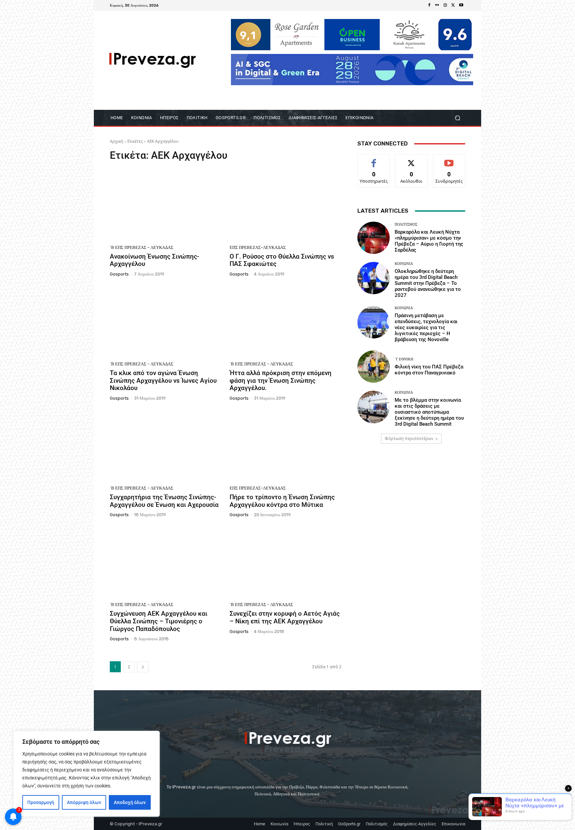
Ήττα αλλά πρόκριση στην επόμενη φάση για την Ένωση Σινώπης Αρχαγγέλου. (280, 380)
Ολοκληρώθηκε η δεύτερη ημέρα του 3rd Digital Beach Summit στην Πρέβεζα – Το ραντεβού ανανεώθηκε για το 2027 (428, 283)
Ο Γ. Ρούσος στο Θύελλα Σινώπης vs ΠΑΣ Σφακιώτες (282, 260)
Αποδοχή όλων (130, 802)
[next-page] (142, 666)
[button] (457, 118)
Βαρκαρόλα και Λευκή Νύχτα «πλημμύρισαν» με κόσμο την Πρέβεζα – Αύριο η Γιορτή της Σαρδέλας (429, 241)
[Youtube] (461, 5)
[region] (86, 774)
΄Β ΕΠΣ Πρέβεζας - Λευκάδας (141, 247)
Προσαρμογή (40, 802)
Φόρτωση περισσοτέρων (409, 438)
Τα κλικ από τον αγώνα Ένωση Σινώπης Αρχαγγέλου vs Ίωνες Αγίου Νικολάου (163, 380)
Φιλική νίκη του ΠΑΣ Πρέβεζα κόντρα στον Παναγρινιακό (429, 370)
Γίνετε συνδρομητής (449, 162)
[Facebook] (429, 5)
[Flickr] (437, 5)
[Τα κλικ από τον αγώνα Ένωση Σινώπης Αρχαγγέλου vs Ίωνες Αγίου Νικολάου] (166, 321)
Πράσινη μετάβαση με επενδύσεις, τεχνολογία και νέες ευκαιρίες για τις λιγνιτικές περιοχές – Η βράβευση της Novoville (426, 327)
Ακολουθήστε (411, 159)
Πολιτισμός (406, 224)
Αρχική (116, 141)
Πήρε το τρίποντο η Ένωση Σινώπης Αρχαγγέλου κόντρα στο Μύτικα (282, 501)
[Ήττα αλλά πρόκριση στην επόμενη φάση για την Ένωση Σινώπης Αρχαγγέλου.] (285, 321)
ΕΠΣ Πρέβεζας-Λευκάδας (258, 247)
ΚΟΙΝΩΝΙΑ (404, 264)
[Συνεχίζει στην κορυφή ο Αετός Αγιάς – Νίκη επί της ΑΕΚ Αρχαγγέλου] (285, 562)
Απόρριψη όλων (84, 802)
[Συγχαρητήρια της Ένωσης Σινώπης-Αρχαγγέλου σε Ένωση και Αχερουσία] (166, 445)
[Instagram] (445, 5)
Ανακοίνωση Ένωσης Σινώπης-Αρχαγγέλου (154, 260)
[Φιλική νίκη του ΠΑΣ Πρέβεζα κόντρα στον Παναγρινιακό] (373, 366)
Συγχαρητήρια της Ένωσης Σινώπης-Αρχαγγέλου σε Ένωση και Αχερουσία (164, 501)
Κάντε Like (373, 159)
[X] (453, 5)
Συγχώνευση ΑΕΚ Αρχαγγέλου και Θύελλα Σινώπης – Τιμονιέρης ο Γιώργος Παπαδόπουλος (158, 621)
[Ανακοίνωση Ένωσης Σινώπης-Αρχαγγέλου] (166, 205)
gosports (119, 274)
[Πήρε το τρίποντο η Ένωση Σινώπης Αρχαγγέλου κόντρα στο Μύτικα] (285, 445)
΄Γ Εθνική (404, 359)
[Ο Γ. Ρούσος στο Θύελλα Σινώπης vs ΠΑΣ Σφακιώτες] (285, 205)
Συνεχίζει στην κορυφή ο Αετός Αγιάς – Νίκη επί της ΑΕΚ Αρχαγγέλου (285, 617)
